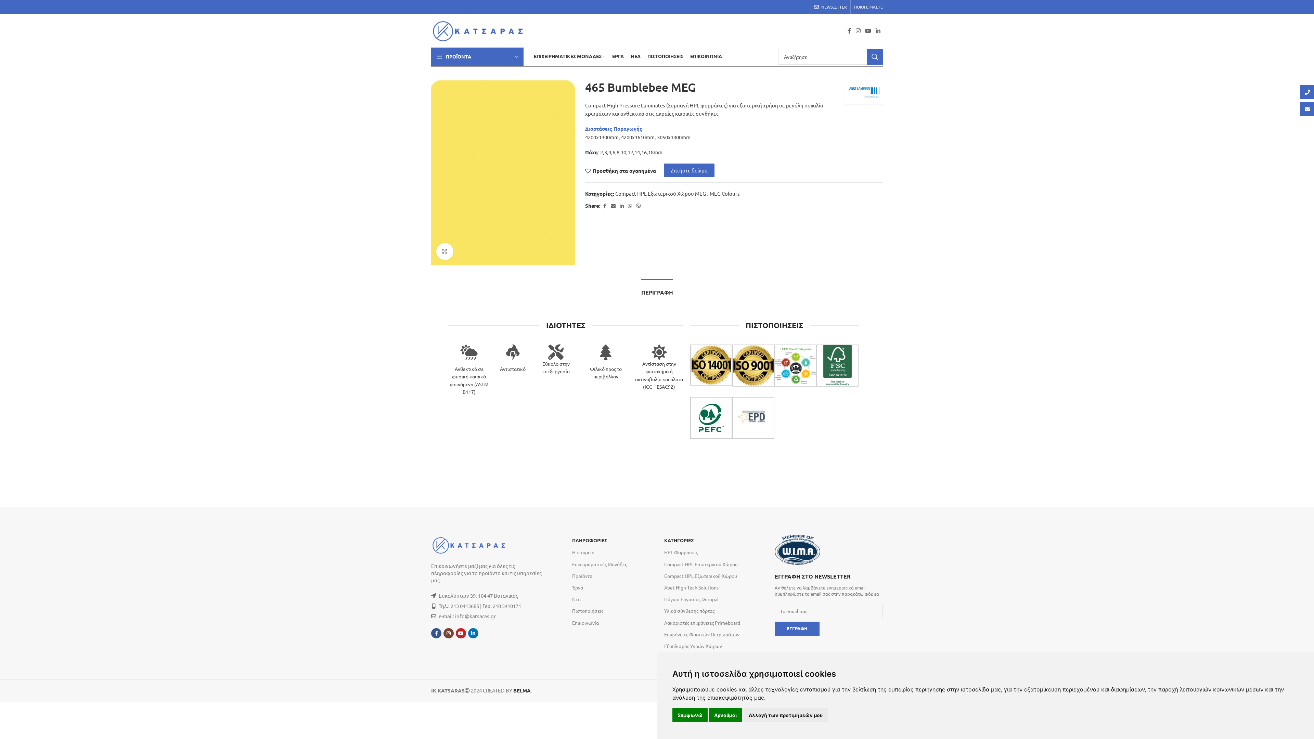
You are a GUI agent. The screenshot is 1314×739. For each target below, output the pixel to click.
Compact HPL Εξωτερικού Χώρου (700, 576)
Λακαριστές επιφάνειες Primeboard (702, 623)
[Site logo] (480, 30)
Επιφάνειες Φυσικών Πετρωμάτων (701, 634)
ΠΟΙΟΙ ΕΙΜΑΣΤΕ (868, 7)
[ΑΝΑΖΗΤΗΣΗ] (875, 57)
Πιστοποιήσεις (587, 611)
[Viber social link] (638, 206)
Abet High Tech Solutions (691, 587)
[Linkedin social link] (878, 31)
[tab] (657, 289)
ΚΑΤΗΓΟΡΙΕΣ (679, 540)
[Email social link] (613, 206)
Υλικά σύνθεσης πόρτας (689, 611)
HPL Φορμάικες (681, 552)
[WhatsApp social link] (630, 206)
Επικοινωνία (585, 623)
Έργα (577, 587)
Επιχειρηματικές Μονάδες (599, 564)
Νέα (576, 599)
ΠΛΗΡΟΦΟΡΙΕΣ (589, 540)
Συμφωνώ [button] (690, 715)
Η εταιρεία (583, 552)
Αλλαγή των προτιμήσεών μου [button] (786, 715)
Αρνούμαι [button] (725, 715)
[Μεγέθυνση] (444, 251)
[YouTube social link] (868, 31)
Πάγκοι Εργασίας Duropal (691, 599)
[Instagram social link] (858, 31)
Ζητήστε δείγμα (689, 170)
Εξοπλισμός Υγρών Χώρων (693, 646)
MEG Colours (725, 193)
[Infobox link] (829, 584)
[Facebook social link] (849, 31)
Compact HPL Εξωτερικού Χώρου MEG (660, 193)
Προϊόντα (582, 576)
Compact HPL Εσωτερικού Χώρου (701, 564)
